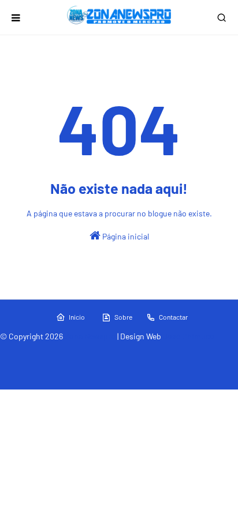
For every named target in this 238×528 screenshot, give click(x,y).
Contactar (173, 317)
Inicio (77, 317)
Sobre (123, 317)
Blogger (192, 351)
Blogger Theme (112, 351)
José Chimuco (188, 336)
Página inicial (125, 236)
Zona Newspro (90, 336)
